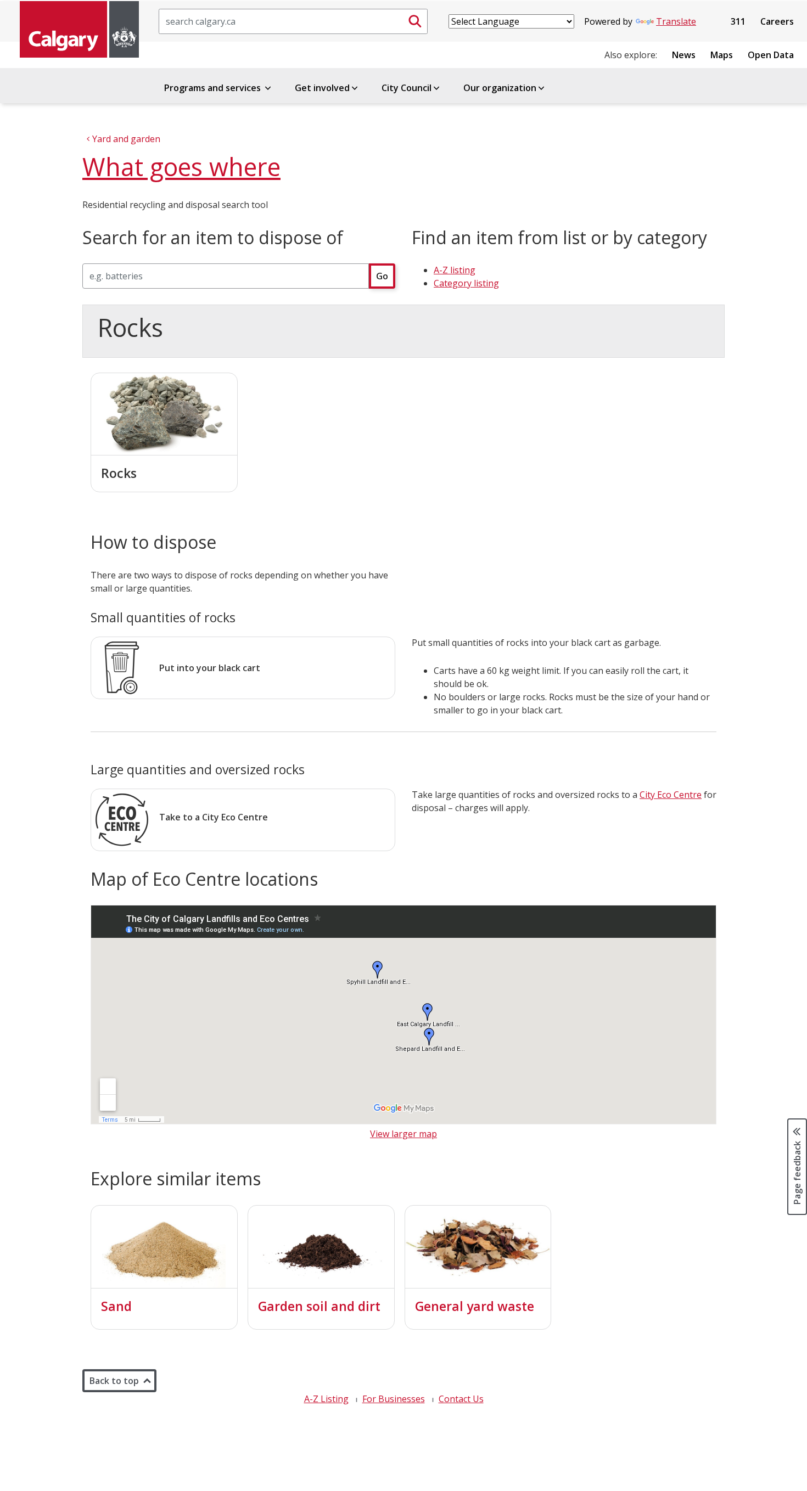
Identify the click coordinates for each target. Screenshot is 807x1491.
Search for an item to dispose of (212, 237)
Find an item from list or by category (559, 237)
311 (738, 21)
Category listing (466, 283)
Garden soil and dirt (319, 1306)
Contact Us (461, 1399)
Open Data (771, 55)
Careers (777, 21)
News (684, 55)
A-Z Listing (326, 1399)
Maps (721, 55)
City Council (406, 88)
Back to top (114, 1381)
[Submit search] (415, 21)
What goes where (181, 166)
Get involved (322, 88)
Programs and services (213, 88)
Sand (116, 1306)
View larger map (403, 1134)
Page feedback (797, 1172)
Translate (676, 21)
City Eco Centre (671, 795)
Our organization (499, 88)
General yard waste (474, 1306)
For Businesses (393, 1399)
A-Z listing (454, 270)
